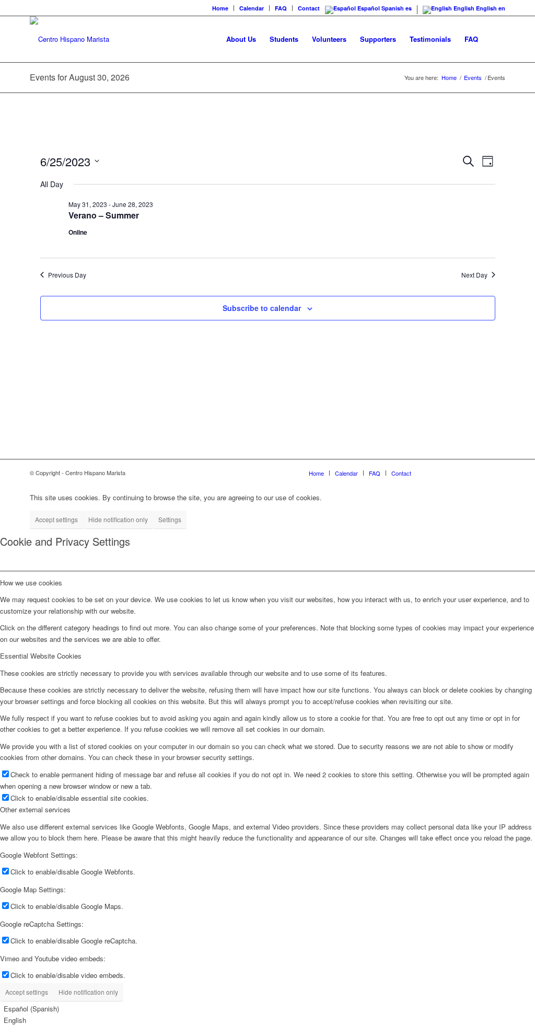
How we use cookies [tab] (31, 583)
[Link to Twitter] (466, 472)
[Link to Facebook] (435, 472)
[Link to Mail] (497, 472)
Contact (309, 8)
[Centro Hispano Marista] (69, 39)
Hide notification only (118, 519)
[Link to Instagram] (450, 472)
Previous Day (67, 275)
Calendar (251, 8)
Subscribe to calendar (262, 308)
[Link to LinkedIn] (482, 472)
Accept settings (56, 519)
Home (220, 8)
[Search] (495, 39)
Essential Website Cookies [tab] (41, 656)
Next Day (474, 275)
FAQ (281, 8)
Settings (169, 519)
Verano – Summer (103, 215)
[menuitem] (220, 8)
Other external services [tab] (35, 809)
